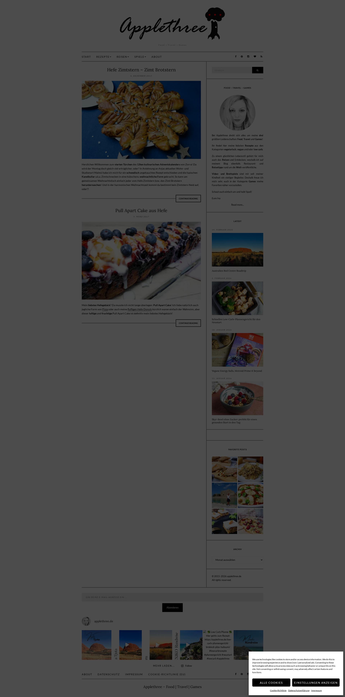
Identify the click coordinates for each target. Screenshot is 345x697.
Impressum (316, 690)
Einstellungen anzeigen (316, 682)
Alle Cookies (271, 682)
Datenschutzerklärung (298, 690)
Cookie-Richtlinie (278, 690)
